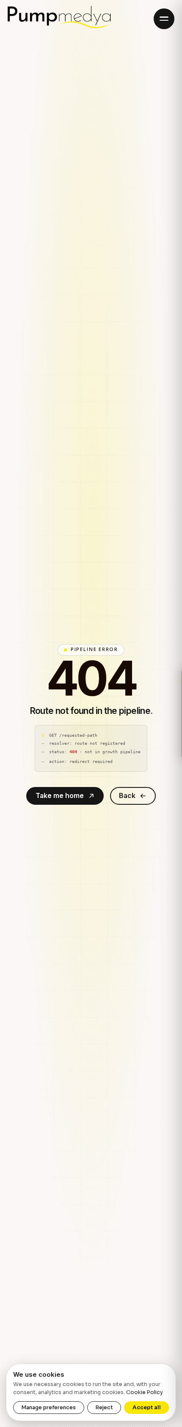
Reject (104, 1407)
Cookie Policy (144, 1392)
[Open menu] (164, 18)
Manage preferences (48, 1407)
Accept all (146, 1407)
